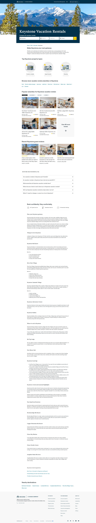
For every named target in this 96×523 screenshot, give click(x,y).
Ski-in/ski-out (56, 84)
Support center (51, 503)
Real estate (63, 513)
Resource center (64, 510)
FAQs (62, 515)
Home (28, 45)
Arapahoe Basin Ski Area (55, 485)
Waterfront (69, 84)
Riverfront (50, 84)
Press (76, 508)
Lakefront (44, 84)
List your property (64, 498)
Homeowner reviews (64, 501)
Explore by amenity (51, 498)
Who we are (77, 498)
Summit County (35, 485)
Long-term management (65, 508)
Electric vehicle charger (30, 84)
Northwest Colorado (26, 485)
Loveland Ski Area (45, 485)
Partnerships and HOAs (65, 503)
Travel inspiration (51, 501)
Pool (23, 84)
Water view (63, 84)
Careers (76, 503)
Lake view (39, 84)
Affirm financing (51, 508)
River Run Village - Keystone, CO (69, 485)
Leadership (77, 501)
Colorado (35, 45)
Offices (76, 510)
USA (31, 45)
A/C (22, 86)
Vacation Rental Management (59, 1)
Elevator (26, 86)
